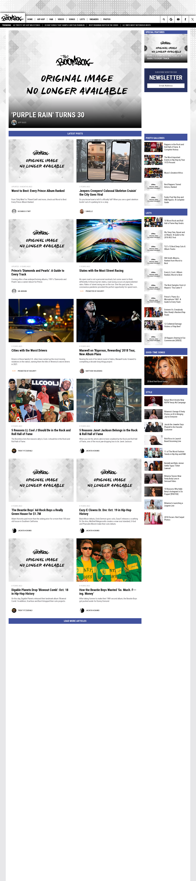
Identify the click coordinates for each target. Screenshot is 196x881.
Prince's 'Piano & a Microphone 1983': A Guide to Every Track (172, 299)
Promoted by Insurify (95, 291)
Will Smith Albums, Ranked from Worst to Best (173, 260)
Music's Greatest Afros (173, 173)
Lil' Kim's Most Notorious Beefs (137, 25)
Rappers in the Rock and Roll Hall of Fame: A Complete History (174, 147)
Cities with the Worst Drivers (29, 350)
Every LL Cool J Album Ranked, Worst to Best (173, 273)
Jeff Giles (22, 122)
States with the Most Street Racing (101, 270)
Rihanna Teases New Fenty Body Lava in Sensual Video (172, 478)
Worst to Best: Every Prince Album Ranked (38, 191)
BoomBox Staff (24, 211)
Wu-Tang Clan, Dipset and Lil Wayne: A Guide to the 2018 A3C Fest (174, 235)
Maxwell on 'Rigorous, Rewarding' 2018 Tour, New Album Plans (107, 352)
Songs (72, 19)
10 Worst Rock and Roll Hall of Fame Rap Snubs (174, 222)
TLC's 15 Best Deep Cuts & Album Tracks (174, 247)
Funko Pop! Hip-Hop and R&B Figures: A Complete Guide (174, 199)
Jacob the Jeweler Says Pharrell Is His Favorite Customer (174, 427)
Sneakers (94, 19)
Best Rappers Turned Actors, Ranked (172, 185)
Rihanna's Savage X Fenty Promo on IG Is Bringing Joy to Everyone (174, 414)
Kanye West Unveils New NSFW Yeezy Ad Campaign (175, 401)
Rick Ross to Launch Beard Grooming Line (172, 439)
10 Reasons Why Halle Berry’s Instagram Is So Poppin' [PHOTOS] (173, 491)
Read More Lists (177, 210)
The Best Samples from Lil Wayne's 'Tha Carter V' (175, 286)
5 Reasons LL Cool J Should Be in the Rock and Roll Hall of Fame (41, 432)
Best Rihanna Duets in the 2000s (103, 25)
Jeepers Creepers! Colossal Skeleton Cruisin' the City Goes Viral (107, 192)
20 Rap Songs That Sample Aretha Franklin (65, 25)
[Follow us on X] (192, 19)
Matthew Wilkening (94, 371)
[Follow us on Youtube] (178, 19)
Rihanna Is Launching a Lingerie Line (173, 504)
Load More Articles (75, 620)
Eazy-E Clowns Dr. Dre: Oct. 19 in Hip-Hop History (105, 512)
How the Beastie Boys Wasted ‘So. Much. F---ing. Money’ (107, 591)
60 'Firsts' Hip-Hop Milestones (26, 25)
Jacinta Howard (92, 451)
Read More (180, 389)
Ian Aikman (22, 291)
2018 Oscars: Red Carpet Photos (174, 518)
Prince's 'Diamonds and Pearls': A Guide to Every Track (164, 57)
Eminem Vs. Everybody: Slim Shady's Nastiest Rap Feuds (174, 312)
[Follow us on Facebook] (185, 19)
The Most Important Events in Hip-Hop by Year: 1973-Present (174, 160)
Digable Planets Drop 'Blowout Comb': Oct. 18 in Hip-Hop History (39, 591)
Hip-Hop (41, 19)
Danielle (89, 211)
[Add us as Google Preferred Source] (170, 19)
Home (30, 19)
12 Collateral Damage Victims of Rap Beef (173, 325)
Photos (106, 19)
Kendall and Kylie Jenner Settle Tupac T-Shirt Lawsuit (174, 465)
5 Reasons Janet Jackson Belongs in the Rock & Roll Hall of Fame (108, 432)
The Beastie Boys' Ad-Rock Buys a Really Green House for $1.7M (37, 512)
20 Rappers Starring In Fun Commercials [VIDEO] (174, 339)
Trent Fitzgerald (25, 451)
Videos (61, 19)
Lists (82, 19)
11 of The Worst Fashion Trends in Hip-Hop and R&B (175, 452)
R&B (51, 19)
